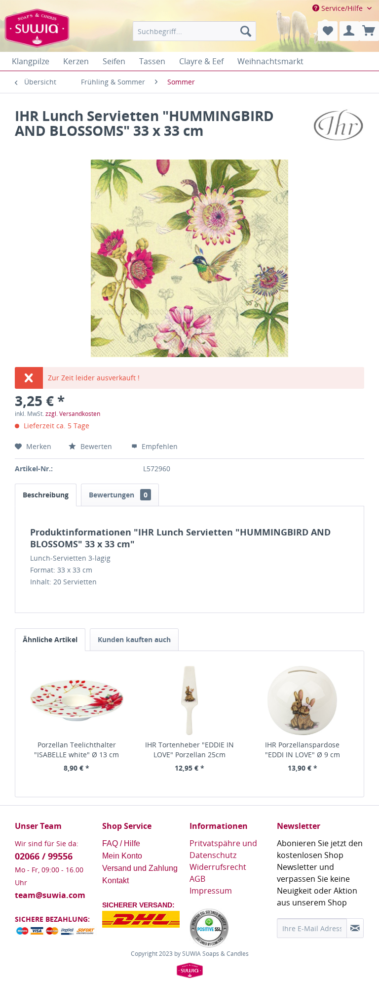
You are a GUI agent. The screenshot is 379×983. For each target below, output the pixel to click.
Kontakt (115, 880)
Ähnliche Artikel (50, 639)
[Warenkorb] (369, 31)
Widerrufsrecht (218, 866)
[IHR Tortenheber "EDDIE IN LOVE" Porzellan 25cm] (189, 700)
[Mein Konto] (349, 31)
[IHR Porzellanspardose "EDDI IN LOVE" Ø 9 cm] (302, 700)
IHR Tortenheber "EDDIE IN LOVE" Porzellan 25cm (189, 749)
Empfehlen (159, 446)
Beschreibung (46, 494)
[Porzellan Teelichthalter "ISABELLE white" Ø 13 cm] (76, 700)
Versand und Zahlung (140, 868)
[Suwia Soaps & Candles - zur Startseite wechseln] (37, 33)
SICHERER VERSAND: (138, 905)
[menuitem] (194, 31)
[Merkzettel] (328, 31)
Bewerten (96, 446)
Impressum (211, 890)
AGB (197, 878)
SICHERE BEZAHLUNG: (52, 919)
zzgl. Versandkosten (72, 414)
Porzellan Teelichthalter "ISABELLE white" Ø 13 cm (76, 749)
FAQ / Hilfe (122, 843)
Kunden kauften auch (134, 639)
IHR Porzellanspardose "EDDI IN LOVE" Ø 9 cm (302, 749)
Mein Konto (123, 856)
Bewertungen (118, 494)
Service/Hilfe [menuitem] (342, 8)
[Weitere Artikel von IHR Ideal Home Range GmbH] (338, 125)
